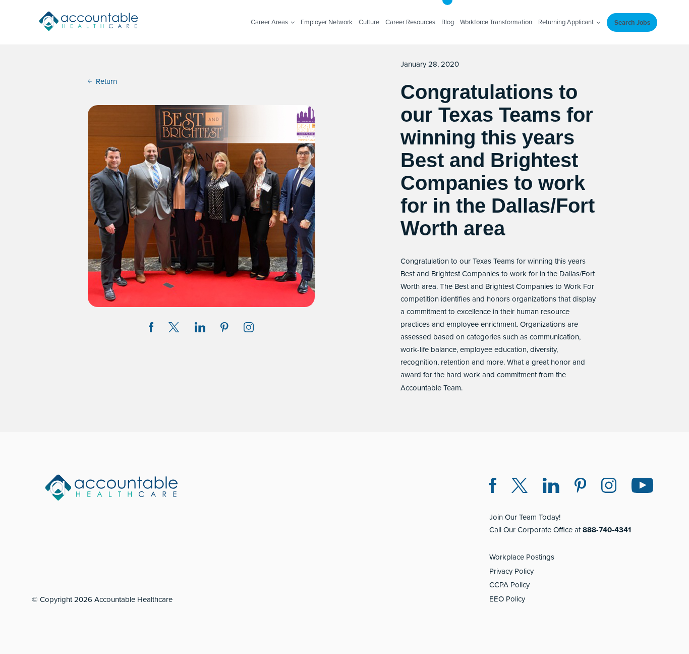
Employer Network (327, 22)
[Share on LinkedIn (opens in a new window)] (200, 329)
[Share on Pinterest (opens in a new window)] (224, 329)
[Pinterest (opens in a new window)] (580, 487)
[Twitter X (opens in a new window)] (519, 487)
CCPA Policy (509, 584)
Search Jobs (632, 22)
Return (106, 81)
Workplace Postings (521, 557)
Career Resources (410, 22)
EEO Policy (507, 599)
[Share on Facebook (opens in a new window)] (151, 329)
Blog (447, 22)
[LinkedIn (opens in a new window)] (551, 487)
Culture (369, 22)
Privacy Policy (511, 571)
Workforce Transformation (496, 22)
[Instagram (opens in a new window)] (249, 329)
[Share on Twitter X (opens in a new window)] (173, 329)
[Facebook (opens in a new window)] (492, 487)
